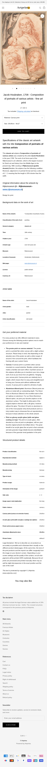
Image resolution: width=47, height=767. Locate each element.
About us (6, 694)
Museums (6, 634)
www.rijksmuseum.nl (12, 189)
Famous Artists (8, 627)
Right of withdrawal (9, 679)
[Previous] (12, 88)
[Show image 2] (18, 88)
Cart (4, 661)
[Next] (34, 88)
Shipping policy (8, 686)
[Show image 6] (28, 88)
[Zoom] (42, 16)
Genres (5, 645)
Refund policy (7, 697)
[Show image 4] (23, 88)
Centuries (6, 638)
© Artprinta (23, 740)
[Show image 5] (25, 88)
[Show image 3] (21, 88)
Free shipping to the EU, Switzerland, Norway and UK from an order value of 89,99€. (23, 2)
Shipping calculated (24, 111)
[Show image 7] (30, 88)
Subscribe (11, 725)
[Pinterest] (3, 611)
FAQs (4, 668)
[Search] (40, 8)
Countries (6, 642)
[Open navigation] (3, 8)
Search (5, 683)
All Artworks (7, 624)
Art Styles (6, 631)
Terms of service (8, 690)
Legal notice (7, 672)
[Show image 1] (16, 88)
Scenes (5, 649)
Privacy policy (7, 676)
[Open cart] (44, 8)
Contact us (6, 665)
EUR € (22, 736)
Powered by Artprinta (23, 743)
